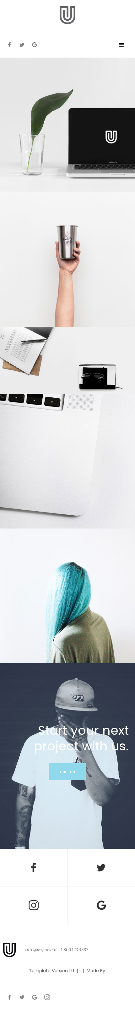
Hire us (67, 771)
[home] (67, 15)
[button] (121, 45)
